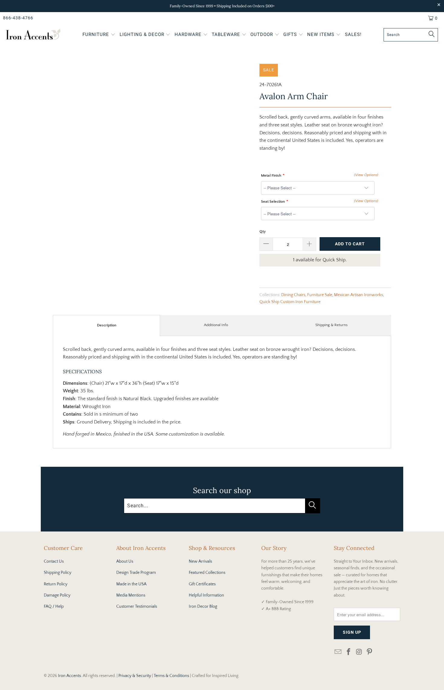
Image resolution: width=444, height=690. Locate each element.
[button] (98, 35)
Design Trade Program (136, 572)
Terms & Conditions (171, 675)
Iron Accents (69, 675)
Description (106, 325)
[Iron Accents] (33, 34)
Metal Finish (271, 175)
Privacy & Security (134, 675)
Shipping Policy (57, 572)
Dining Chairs (293, 295)
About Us (124, 561)
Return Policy (55, 584)
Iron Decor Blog (203, 606)
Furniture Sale (319, 295)
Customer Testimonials (136, 606)
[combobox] (411, 34)
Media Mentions (130, 595)
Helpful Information (206, 595)
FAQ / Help (54, 606)
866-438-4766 (18, 17)
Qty (262, 231)
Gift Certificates (202, 584)
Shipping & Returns (331, 325)
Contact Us (54, 561)
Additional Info (216, 325)
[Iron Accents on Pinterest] (369, 652)
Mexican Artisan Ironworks (358, 295)
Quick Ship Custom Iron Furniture (289, 301)
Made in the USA (131, 584)
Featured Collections (207, 572)
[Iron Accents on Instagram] (359, 652)
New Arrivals (200, 561)
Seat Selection (273, 201)
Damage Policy (57, 595)
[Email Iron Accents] (338, 652)
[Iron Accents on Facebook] (348, 652)
